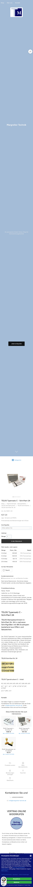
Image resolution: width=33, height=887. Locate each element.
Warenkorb (10, 780)
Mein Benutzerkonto (23, 766)
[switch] (3, 884)
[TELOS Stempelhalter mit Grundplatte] (8, 742)
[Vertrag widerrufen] (16, 823)
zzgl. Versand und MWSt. (9, 518)
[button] (6, 570)
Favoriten (23, 773)
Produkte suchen (10, 765)
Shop (2, 503)
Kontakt (17, 3)
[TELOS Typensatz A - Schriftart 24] (8, 721)
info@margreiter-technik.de (13, 705)
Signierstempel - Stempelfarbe (16, 503)
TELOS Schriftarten (23, 505)
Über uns (9, 3)
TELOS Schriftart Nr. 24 (8, 507)
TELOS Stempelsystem (8, 505)
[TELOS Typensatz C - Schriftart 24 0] (16, 480)
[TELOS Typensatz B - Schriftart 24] (24, 721)
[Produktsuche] (30, 52)
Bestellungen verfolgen (10, 773)
